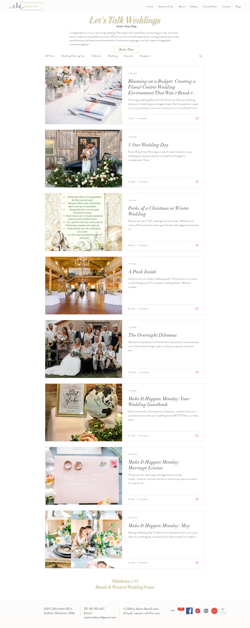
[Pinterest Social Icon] (197, 611)
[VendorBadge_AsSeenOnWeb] (214, 611)
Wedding (112, 56)
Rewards (128, 56)
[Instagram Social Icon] (206, 611)
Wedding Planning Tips (73, 56)
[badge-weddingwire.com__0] (222, 611)
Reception (145, 56)
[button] (200, 56)
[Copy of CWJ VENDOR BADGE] (172, 611)
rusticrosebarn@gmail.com (100, 617)
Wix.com (154, 613)
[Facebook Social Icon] (189, 611)
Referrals (96, 56)
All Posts (49, 56)
